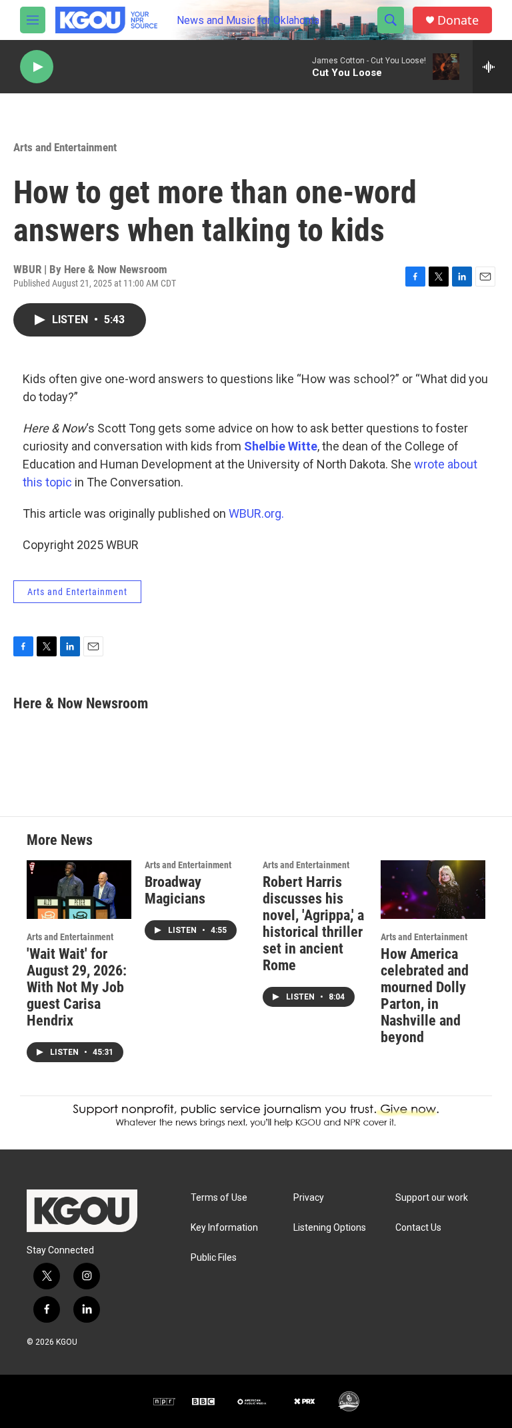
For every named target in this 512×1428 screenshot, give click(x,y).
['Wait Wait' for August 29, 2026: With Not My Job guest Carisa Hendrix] (79, 889)
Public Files (214, 1258)
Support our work (431, 1198)
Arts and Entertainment (65, 147)
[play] (36, 67)
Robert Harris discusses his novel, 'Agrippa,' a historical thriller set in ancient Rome (313, 924)
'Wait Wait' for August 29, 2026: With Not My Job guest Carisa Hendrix (77, 987)
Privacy (308, 1198)
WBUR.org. (256, 513)
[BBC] (203, 1401)
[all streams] (492, 66)
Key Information (224, 1228)
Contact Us (418, 1228)
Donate (458, 20)
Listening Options (329, 1228)
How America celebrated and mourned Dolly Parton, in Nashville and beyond (425, 996)
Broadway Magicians (175, 890)
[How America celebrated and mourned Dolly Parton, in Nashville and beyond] (433, 889)
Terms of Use (219, 1198)
